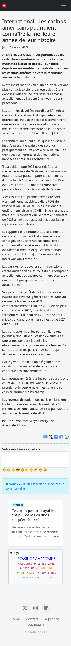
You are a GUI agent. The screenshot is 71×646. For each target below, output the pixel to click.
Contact (32, 619)
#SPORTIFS (26, 577)
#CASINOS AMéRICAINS (36, 558)
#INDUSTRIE (24, 563)
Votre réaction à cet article (21, 449)
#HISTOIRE (26, 568)
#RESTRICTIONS (44, 563)
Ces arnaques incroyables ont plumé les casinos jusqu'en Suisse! (33, 515)
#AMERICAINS (25, 573)
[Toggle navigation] (63, 5)
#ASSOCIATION (43, 577)
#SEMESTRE (43, 568)
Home (15, 619)
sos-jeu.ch (35, 624)
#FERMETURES (46, 573)
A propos (52, 619)
